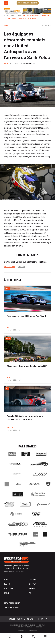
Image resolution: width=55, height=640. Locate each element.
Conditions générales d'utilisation (22, 625)
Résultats (33, 584)
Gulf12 (18, 15)
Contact (42, 625)
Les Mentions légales (24, 627)
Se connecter (9, 267)
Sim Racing (8, 588)
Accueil (7, 15)
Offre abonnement (29, 3)
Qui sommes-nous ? (12, 607)
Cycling (7, 593)
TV (30, 593)
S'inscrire (21, 267)
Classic (7, 584)
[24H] (9, 636)
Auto (12, 15)
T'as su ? (32, 579)
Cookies (39, 627)
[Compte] (21, 636)
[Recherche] (33, 636)
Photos (32, 588)
